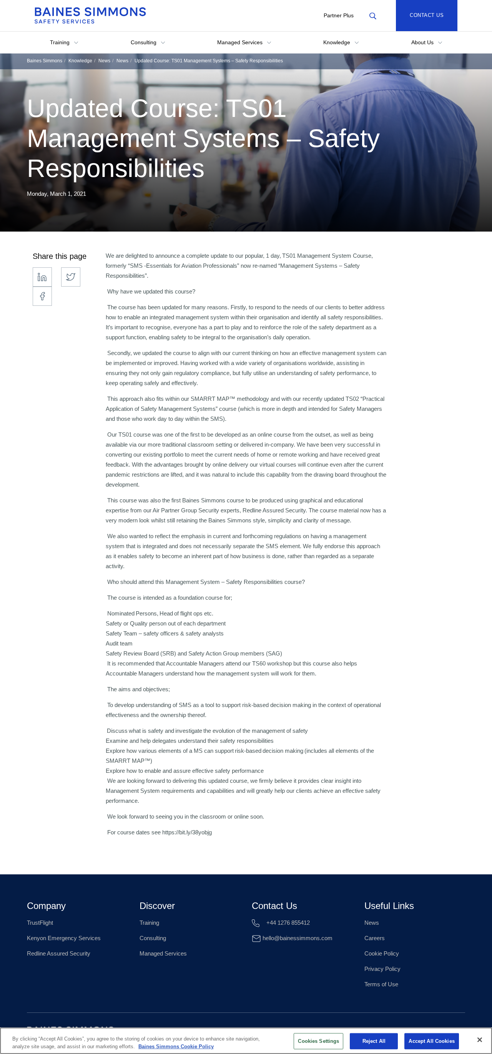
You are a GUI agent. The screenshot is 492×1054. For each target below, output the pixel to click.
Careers (374, 938)
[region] (246, 1040)
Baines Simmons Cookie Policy (176, 1046)
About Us (423, 42)
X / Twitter (70, 277)
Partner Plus (339, 15)
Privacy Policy (382, 969)
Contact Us (427, 15)
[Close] (479, 1039)
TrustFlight (40, 922)
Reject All (374, 1041)
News (104, 60)
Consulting (144, 42)
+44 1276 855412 (287, 922)
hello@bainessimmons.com (296, 938)
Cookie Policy (381, 953)
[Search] (373, 15)
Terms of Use (381, 984)
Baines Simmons (44, 60)
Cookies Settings (318, 1041)
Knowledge (337, 42)
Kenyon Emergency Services (64, 938)
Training (60, 42)
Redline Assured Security (58, 953)
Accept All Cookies (431, 1041)
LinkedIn (42, 277)
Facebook (42, 296)
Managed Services (240, 42)
